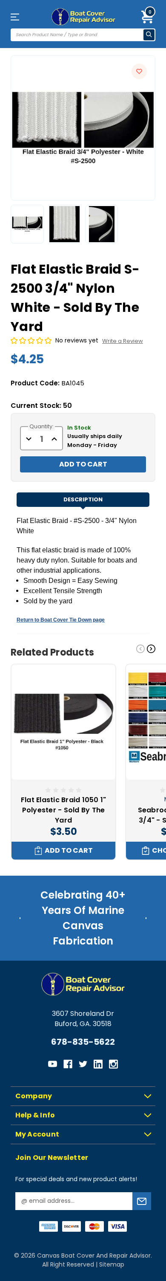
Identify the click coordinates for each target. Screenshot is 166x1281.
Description (83, 499)
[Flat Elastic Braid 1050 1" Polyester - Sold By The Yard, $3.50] (63, 722)
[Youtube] (52, 1064)
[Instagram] (113, 1064)
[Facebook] (67, 1064)
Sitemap (111, 1264)
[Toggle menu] (21, 16)
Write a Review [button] (122, 341)
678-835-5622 (83, 1042)
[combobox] (77, 35)
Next (151, 649)
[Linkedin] (98, 1064)
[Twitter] (83, 1064)
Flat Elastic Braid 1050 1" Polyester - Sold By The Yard (63, 810)
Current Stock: (41, 405)
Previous (140, 649)
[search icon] (149, 34)
